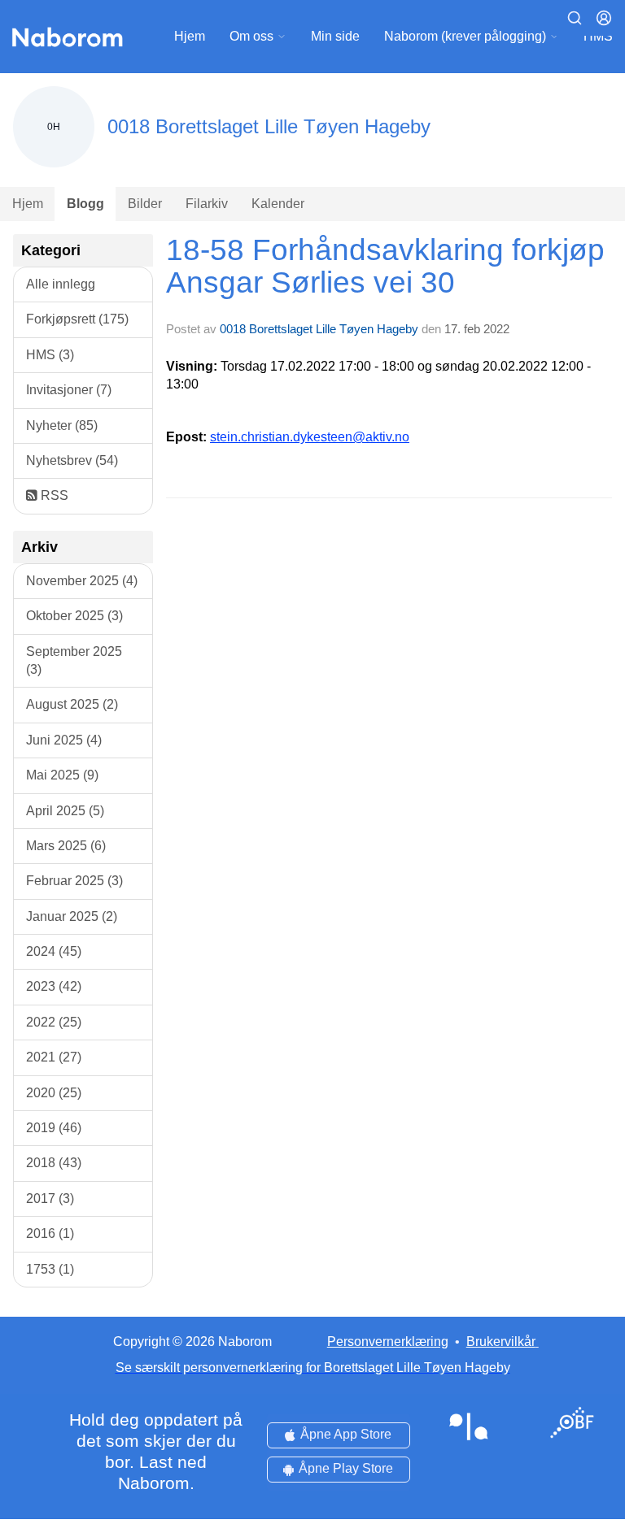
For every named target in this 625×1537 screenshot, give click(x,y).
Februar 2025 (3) (74, 881)
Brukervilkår (500, 1341)
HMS (598, 36)
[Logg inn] (603, 18)
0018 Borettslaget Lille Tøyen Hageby (319, 329)
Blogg (85, 204)
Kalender (277, 204)
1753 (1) (50, 1269)
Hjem (189, 36)
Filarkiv (207, 204)
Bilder (145, 204)
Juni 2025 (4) (64, 740)
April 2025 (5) (65, 811)
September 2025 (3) (74, 660)
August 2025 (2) (72, 704)
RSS (52, 495)
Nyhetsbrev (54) (72, 460)
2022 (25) (53, 1022)
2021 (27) (53, 1057)
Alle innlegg (60, 284)
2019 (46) (53, 1128)
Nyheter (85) (62, 425)
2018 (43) (53, 1163)
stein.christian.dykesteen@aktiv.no (309, 437)
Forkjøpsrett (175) (77, 319)
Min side (335, 36)
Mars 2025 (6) (66, 846)
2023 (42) (53, 986)
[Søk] (574, 18)
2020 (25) (53, 1093)
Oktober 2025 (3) (74, 616)
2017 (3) (50, 1198)
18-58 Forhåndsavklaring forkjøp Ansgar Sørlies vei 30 (385, 266)
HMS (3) (50, 355)
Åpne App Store (345, 1434)
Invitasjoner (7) (68, 390)
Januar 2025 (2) (71, 916)
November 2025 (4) (82, 581)
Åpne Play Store (346, 1468)
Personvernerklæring (387, 1341)
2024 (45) (53, 951)
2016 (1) (50, 1233)
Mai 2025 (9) (62, 775)
